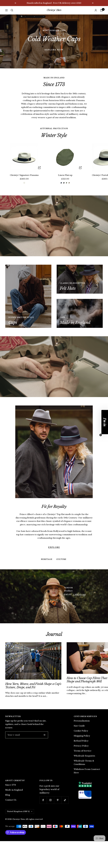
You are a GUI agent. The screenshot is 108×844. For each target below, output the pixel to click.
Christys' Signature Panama (24, 175)
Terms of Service (82, 751)
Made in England (14, 790)
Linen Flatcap (65, 175)
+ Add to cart (79, 594)
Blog (7, 795)
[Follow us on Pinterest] (57, 800)
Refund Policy (81, 741)
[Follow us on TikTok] (64, 800)
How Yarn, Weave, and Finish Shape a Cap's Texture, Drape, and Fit (33, 685)
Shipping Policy (82, 736)
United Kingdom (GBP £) (18, 811)
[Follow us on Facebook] (43, 800)
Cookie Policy (81, 731)
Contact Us (10, 800)
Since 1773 (10, 785)
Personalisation (82, 720)
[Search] (12, 10)
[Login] (96, 10)
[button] (104, 422)
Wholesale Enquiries (84, 756)
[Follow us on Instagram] (50, 800)
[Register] (44, 735)
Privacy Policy (81, 746)
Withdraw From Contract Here (87, 771)
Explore (54, 537)
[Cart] (101, 10)
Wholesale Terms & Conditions (84, 762)
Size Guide (79, 726)
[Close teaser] (100, 435)
